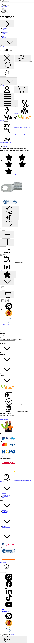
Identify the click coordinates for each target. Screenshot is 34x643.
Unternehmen (4, 493)
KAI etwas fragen (3, 572)
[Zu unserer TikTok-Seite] (8, 600)
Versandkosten (4, 510)
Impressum (3, 610)
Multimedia (3, 29)
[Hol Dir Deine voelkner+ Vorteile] (17, 120)
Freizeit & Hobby (4, 34)
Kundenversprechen (5, 496)
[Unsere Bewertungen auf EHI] (8, 316)
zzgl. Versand (12, 634)
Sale (32, 106)
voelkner (1, 270)
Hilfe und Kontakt (4, 526)
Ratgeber (3, 513)
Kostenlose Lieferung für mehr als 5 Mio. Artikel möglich (22, 127)
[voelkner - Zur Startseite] (7, 53)
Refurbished (4, 37)
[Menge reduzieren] (7, 242)
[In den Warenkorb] (7, 294)
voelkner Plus (4, 36)
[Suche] (7, 65)
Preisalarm (17, 212)
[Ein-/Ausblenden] (7, 281)
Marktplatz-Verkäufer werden (6, 495)
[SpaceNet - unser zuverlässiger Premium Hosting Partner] (8, 547)
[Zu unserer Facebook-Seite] (8, 587)
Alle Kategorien (4, 11)
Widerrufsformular (4, 512)
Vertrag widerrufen (4, 528)
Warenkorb (3, 9)
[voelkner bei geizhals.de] (8, 554)
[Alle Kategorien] (7, 96)
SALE (3, 35)
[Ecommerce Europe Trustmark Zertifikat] (8, 632)
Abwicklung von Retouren (6, 527)
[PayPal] (8, 441)
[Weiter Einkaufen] (7, 23)
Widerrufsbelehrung (5, 511)
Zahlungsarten (4, 509)
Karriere (3, 497)
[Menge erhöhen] (7, 234)
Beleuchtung (4, 30)
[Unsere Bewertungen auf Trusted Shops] (8, 309)
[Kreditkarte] (8, 448)
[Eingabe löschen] (7, 58)
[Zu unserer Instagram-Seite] (8, 580)
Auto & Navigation (5, 32)
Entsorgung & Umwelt (5, 324)
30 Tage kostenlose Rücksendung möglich (20, 134)
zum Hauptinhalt (4, 6)
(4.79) (15, 277)
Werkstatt (3, 33)
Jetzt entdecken (28, 571)
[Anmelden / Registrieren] (7, 92)
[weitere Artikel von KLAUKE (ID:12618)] (4, 153)
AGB (3, 609)
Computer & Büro (4, 28)
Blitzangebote (16, 113)
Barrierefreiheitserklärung (5, 611)
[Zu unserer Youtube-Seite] (8, 607)
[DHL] (8, 466)
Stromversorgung (4, 31)
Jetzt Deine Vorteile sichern (4, 419)
